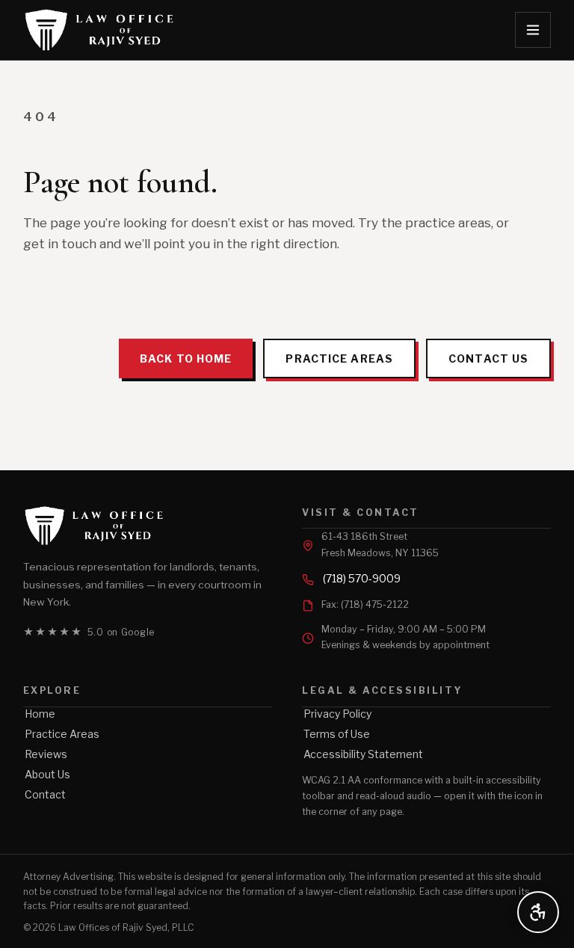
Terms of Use (336, 733)
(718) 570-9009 (362, 578)
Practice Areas (339, 358)
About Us (47, 774)
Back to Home (186, 358)
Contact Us (488, 358)
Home (40, 713)
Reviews (46, 754)
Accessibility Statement (363, 754)
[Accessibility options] (538, 912)
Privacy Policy (337, 713)
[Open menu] (533, 30)
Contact (45, 794)
